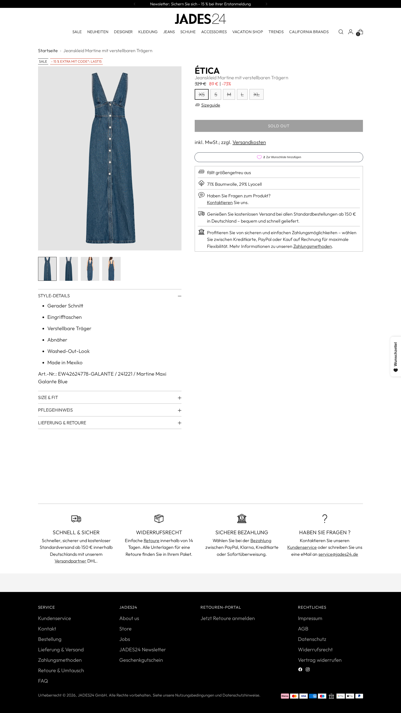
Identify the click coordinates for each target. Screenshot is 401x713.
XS (202, 94)
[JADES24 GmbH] (200, 19)
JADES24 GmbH (92, 695)
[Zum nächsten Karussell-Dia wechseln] (359, 488)
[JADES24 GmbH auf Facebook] (301, 670)
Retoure (151, 540)
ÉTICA (207, 70)
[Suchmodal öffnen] (341, 31)
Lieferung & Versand (61, 649)
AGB (303, 628)
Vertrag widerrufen (320, 660)
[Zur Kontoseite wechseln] (350, 31)
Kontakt (47, 628)
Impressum (310, 618)
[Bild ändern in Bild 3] (90, 269)
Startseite (48, 50)
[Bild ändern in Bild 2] (68, 269)
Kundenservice (302, 547)
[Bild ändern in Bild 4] (111, 269)
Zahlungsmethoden (312, 246)
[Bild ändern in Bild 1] (47, 269)
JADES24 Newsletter (142, 649)
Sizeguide (210, 105)
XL (256, 94)
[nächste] (266, 4)
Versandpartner (70, 561)
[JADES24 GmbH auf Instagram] (308, 670)
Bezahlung (260, 540)
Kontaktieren (220, 202)
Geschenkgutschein (141, 660)
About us (129, 618)
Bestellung (49, 639)
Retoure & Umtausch (61, 670)
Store (125, 628)
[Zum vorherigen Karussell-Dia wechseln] (348, 488)
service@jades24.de (338, 554)
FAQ (43, 681)
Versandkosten (249, 142)
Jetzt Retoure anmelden (227, 618)
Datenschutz (312, 639)
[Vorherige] (134, 4)
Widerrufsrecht (315, 649)
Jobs (124, 639)
